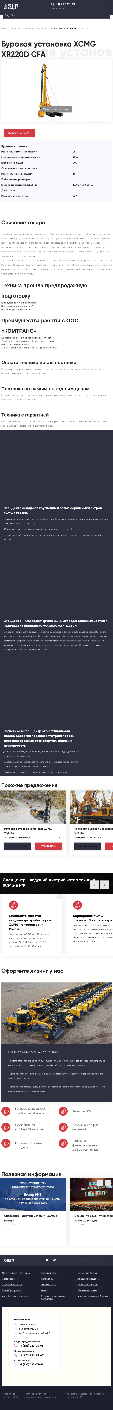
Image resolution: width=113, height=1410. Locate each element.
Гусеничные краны (87, 1284)
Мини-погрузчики (11, 1290)
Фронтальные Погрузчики (16, 1273)
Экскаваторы (48, 1284)
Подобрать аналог (19, 133)
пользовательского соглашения (40, 1397)
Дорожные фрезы (87, 1290)
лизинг (17, 846)
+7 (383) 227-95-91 (62, 4)
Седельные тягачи (12, 1284)
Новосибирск (56, 8)
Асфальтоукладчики (88, 1278)
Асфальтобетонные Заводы (92, 1296)
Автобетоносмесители (15, 1296)
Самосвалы (8, 1278)
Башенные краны (87, 1273)
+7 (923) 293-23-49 (31, 1355)
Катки (44, 1290)
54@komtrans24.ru (28, 1328)
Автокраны (47, 1278)
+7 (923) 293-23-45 (31, 1364)
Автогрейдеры (49, 1273)
